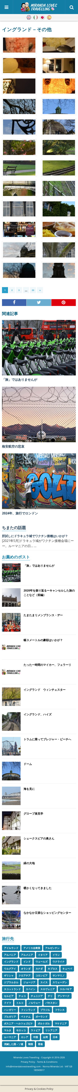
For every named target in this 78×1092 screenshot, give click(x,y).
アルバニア (10, 954)
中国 (35, 1037)
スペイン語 (49, 17)
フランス (60, 1009)
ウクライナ (59, 961)
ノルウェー (34, 1002)
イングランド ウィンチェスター (45, 689)
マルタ (7, 1030)
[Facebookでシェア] (14, 302)
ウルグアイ (10, 968)
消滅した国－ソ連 (13, 1044)
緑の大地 (29, 863)
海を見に (29, 789)
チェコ (22, 996)
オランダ (26, 968)
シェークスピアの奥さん (39, 838)
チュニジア (37, 996)
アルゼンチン (52, 948)
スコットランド (12, 989)
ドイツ (7, 1002)
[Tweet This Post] (39, 302)
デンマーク (64, 996)
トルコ (19, 1002)
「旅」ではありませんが (19, 379)
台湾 (45, 1037)
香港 (40, 1044)
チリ (50, 996)
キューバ (67, 968)
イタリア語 (35, 17)
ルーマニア (10, 1037)
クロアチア (25, 975)
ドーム (28, 764)
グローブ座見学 (33, 813)
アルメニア (27, 954)
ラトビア (35, 1030)
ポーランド (42, 1016)
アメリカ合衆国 (31, 948)
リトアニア (51, 1030)
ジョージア (29, 982)
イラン (56, 954)
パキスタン (51, 1002)
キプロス (52, 968)
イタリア (43, 954)
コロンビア (42, 975)
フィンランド (28, 1009)
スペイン (30, 989)
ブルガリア (10, 1016)
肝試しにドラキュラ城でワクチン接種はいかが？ (35, 536)
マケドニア (61, 1023)
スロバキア (66, 989)
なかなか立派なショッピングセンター (47, 913)
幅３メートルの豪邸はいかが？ (43, 640)
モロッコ (21, 1030)
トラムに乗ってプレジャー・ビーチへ (47, 739)
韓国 (30, 1044)
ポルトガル (44, 1023)
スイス (44, 982)
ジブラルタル (11, 982)
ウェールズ (42, 961)
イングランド (11, 961)
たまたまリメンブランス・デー (43, 615)
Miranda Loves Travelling (26, 1057)
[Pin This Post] (63, 302)
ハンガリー (10, 1009)
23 (33, 290)
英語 (28, 17)
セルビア (9, 996)
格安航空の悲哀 (13, 446)
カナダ (39, 968)
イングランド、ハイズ (38, 714)
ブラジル (45, 1009)
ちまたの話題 (14, 527)
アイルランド (11, 948)
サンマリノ (59, 975)
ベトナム (26, 1016)
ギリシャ (9, 975)
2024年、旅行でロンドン (20, 513)
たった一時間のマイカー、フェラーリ (47, 665)
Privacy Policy (28, 1061)
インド (27, 961)
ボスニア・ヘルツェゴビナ (18, 1023)
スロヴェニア (47, 989)
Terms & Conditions (47, 1061)
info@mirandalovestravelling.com (23, 1066)
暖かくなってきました (38, 888)
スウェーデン (60, 982)
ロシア (24, 1037)
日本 (55, 1037)
